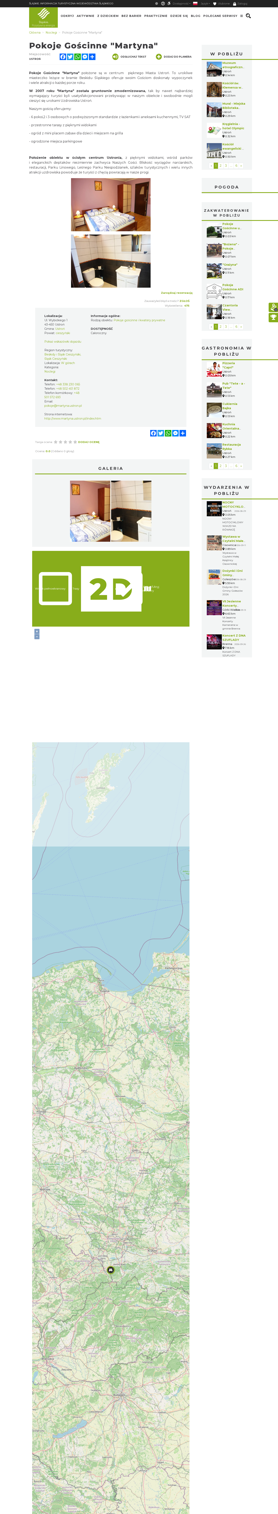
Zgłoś (184, 301)
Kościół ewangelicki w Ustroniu (233, 149)
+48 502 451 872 (67, 388)
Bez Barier (131, 16)
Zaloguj (242, 3)
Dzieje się (179, 16)
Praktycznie (155, 16)
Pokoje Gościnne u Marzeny (231, 228)
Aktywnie (85, 16)
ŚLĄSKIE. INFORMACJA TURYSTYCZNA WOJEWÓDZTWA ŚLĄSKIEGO (71, 3)
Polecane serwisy (220, 16)
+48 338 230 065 (68, 384)
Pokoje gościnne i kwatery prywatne (139, 320)
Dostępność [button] (181, 3)
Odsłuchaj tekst (133, 56)
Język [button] (204, 3)
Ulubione (223, 3)
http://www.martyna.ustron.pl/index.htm (72, 418)
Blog (195, 16)
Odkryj (67, 16)
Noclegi (49, 371)
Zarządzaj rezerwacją (177, 292)
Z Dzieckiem (108, 16)
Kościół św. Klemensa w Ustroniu (231, 87)
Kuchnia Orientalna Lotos (230, 428)
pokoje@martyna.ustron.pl (63, 406)
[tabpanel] (90, 512)
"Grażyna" (230, 264)
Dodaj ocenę (89, 442)
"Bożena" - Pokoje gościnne (230, 248)
